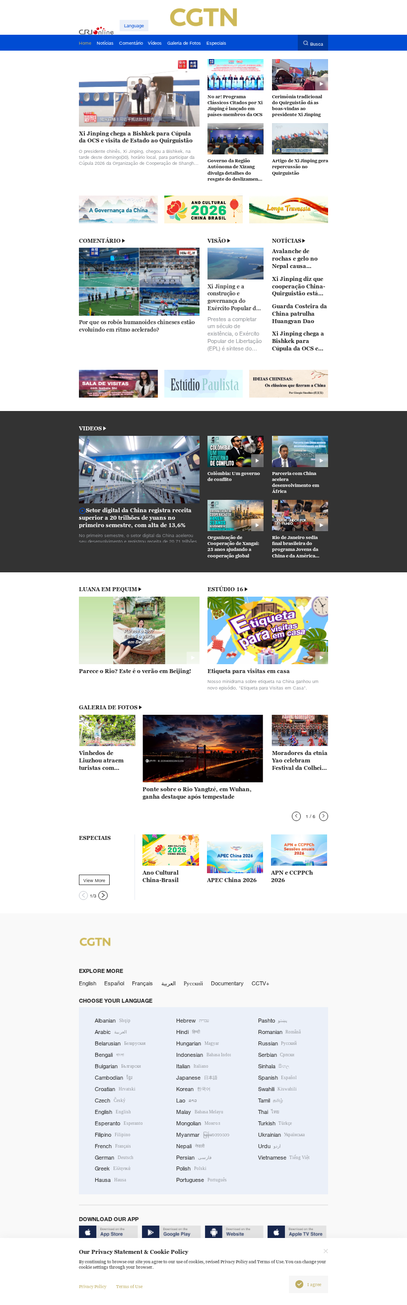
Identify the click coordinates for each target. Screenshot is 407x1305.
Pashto (273, 1020)
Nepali (190, 1146)
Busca (316, 43)
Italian (192, 1066)
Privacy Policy (92, 1287)
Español (114, 983)
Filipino (113, 1134)
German (114, 1157)
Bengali (109, 1054)
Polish (191, 1168)
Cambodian (114, 1077)
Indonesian (203, 1054)
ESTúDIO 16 (225, 589)
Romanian (279, 1032)
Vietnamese (284, 1157)
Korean (193, 1089)
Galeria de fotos (108, 707)
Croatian (115, 1089)
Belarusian (120, 1043)
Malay (199, 1111)
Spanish (277, 1077)
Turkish (275, 1123)
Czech (110, 1100)
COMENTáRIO (100, 240)
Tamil (270, 1100)
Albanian (113, 1020)
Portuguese (201, 1179)
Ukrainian (281, 1134)
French (113, 1146)
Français (142, 983)
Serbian (276, 1054)
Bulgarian (118, 1066)
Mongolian (198, 1123)
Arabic (111, 1032)
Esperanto (119, 1123)
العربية (168, 983)
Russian (277, 1043)
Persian (193, 1157)
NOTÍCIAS (286, 240)
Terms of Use (129, 1287)
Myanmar (202, 1134)
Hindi (188, 1032)
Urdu (269, 1146)
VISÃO (216, 240)
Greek (113, 1168)
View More (94, 880)
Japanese (196, 1077)
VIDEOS (90, 428)
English (87, 983)
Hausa (110, 1179)
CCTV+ (261, 983)
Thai (269, 1111)
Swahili (277, 1089)
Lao (186, 1100)
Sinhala (274, 1066)
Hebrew (192, 1020)
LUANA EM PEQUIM (108, 589)
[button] (296, 816)
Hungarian (197, 1043)
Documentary (227, 983)
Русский (193, 983)
